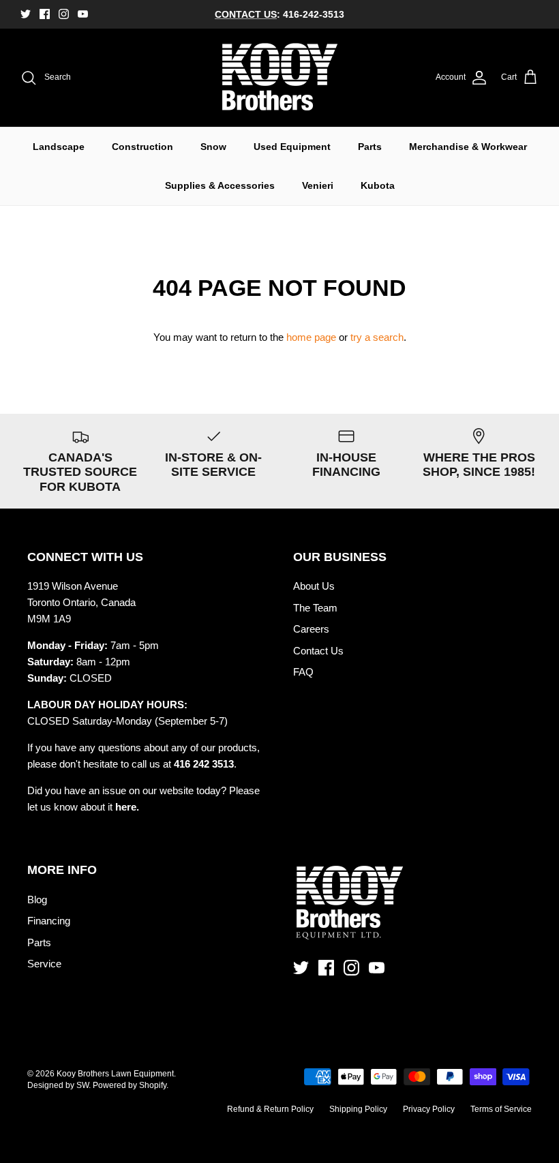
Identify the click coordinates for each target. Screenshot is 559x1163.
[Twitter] (25, 14)
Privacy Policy (429, 1109)
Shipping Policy (358, 1109)
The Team (315, 608)
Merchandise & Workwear (468, 146)
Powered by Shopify (129, 1085)
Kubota (378, 185)
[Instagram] (64, 14)
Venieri (317, 185)
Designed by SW (58, 1085)
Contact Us (318, 650)
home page (311, 337)
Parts (370, 146)
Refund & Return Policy (270, 1109)
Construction (142, 146)
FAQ (303, 672)
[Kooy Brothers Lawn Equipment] (280, 77)
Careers (311, 629)
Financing (48, 920)
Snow (213, 146)
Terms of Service (501, 1109)
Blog (37, 899)
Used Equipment (292, 146)
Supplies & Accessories (220, 185)
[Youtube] (83, 14)
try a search (377, 337)
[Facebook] (45, 14)
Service (44, 963)
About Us (314, 586)
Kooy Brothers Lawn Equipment (115, 1073)
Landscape (59, 146)
